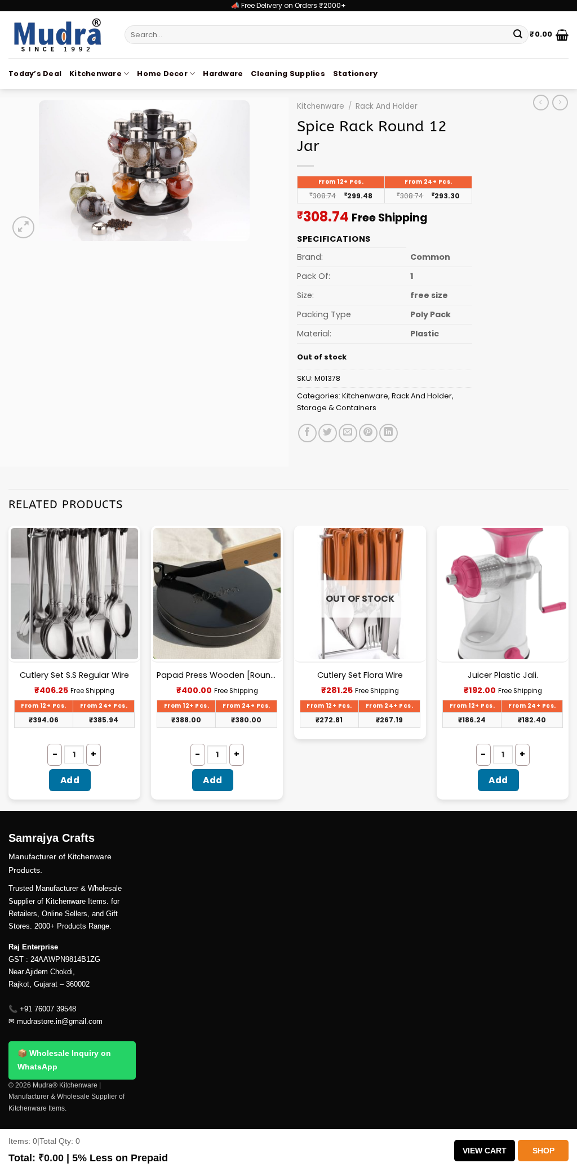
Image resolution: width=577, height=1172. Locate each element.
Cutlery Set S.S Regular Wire (74, 675)
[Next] (568, 667)
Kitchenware (95, 73)
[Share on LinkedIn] (388, 433)
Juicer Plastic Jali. (503, 675)
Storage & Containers (336, 407)
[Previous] (9, 667)
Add (69, 780)
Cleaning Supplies (288, 73)
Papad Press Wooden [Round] (217, 675)
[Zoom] (23, 227)
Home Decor (162, 73)
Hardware (223, 73)
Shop (543, 1150)
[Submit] (517, 35)
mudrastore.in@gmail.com (60, 1021)
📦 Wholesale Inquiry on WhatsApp (64, 1060)
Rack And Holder (387, 106)
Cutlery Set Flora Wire (360, 675)
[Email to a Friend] (348, 433)
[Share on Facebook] (307, 433)
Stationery (355, 73)
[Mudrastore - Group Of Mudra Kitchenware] (58, 35)
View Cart (485, 1150)
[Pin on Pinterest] (368, 433)
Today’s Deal (34, 73)
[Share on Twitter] (327, 433)
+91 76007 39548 (48, 1009)
